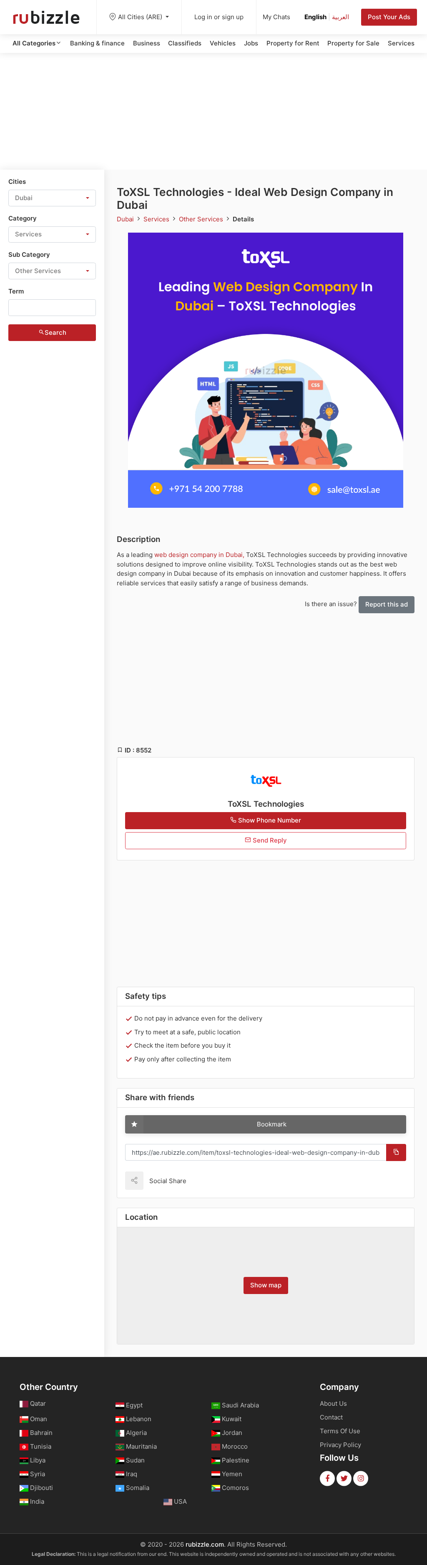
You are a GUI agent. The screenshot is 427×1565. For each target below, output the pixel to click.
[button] (52, 198)
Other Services (202, 219)
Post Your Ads (389, 17)
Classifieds (184, 43)
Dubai (126, 219)
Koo (207, 1180)
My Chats (276, 17)
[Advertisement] (213, 111)
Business (146, 43)
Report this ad (386, 604)
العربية (340, 17)
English (315, 17)
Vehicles (223, 43)
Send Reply (269, 840)
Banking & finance (97, 43)
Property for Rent (292, 43)
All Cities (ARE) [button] (141, 17)
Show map (265, 1285)
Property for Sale (353, 43)
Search (55, 332)
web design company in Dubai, (199, 555)
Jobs (251, 43)
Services (401, 43)
